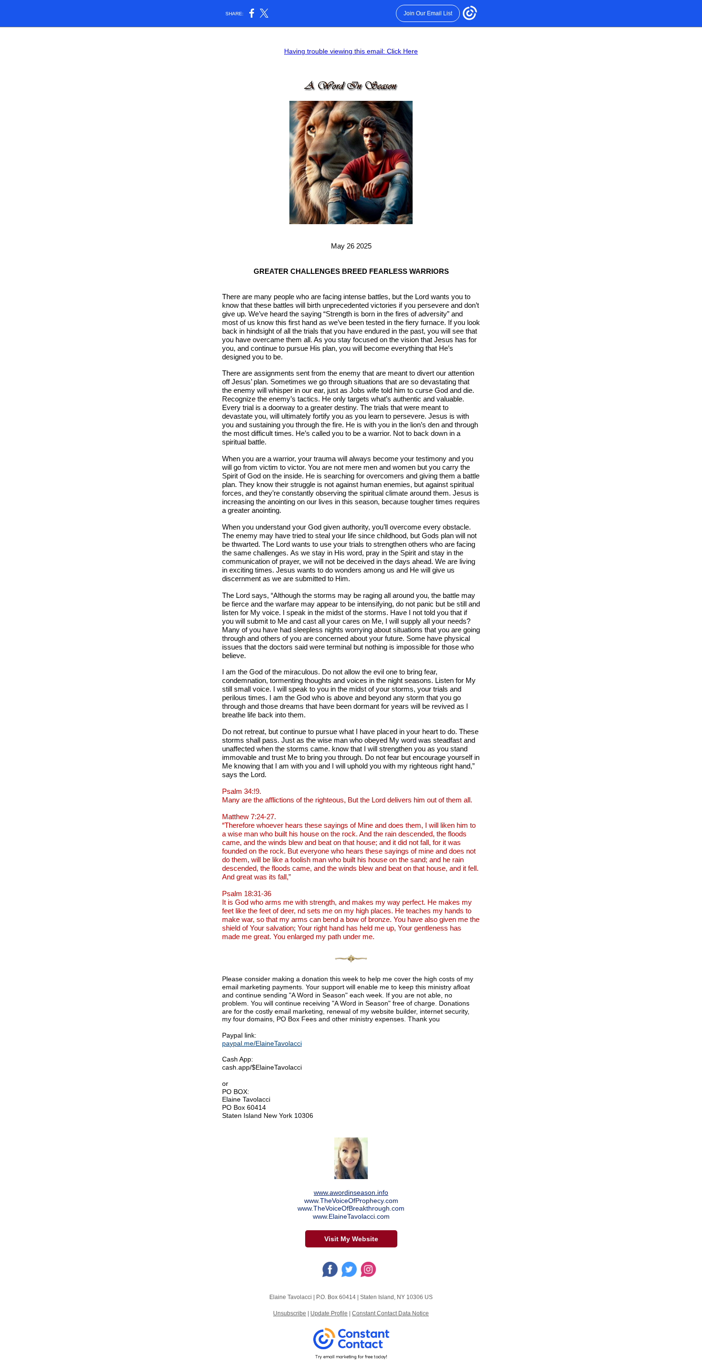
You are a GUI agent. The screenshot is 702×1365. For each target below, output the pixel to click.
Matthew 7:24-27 (248, 816)
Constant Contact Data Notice (390, 1313)
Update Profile (329, 1313)
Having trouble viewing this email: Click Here (351, 51)
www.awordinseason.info (351, 1192)
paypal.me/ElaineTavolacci (262, 1043)
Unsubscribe (289, 1313)
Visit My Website (351, 1239)
